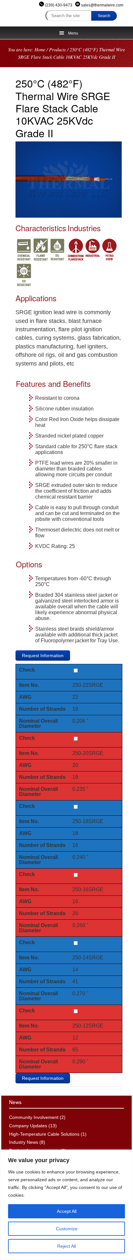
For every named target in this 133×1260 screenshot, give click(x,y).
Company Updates (28, 1125)
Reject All (66, 1246)
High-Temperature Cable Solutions (44, 1134)
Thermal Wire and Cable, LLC (13, 11)
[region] (66, 1205)
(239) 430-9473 (58, 5)
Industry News (23, 1142)
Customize (66, 1228)
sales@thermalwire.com (101, 5)
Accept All (67, 1211)
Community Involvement (33, 1117)
